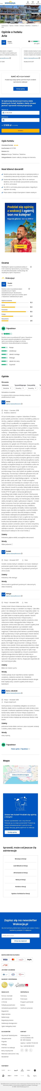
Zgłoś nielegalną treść (9, 1026)
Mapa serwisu (6, 1014)
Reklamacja (5, 1017)
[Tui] (35, 1075)
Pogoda (4, 1041)
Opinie (12, 25)
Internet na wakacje (8, 1048)
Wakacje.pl (5, 25)
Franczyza (23, 999)
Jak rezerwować (7, 999)
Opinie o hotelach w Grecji (20, 894)
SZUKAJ (20, 131)
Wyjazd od (5, 110)
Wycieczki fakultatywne (9, 1035)
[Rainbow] (16, 1076)
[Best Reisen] (3, 1070)
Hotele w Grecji (20, 887)
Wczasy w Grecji (20, 859)
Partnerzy (23, 996)
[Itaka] (3, 1076)
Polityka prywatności (8, 1005)
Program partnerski (26, 1002)
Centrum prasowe (26, 1008)
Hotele (17, 25)
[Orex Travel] (9, 1075)
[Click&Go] (22, 1076)
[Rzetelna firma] (21, 974)
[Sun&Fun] (28, 1076)
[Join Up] (16, 1070)
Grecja (22, 25)
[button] (3, 14)
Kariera (22, 1005)
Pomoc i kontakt (7, 996)
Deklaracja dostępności (9, 1023)
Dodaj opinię (20, 89)
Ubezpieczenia (6, 1038)
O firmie (4, 1002)
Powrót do (5, 117)
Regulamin (5, 1011)
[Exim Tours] (28, 1070)
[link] (10, 2)
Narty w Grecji (20, 880)
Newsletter (5, 1057)
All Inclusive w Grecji (21, 873)
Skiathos (28, 25)
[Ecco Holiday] (22, 1070)
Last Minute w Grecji (20, 866)
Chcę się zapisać (20, 941)
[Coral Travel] (9, 1070)
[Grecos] (35, 1070)
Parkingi (4, 1045)
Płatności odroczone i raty (10, 1054)
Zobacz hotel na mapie (20, 775)
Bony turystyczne (7, 1051)
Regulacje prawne (7, 1020)
